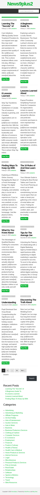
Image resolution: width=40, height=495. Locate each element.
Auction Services (11, 423)
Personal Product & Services (15, 462)
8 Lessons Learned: (6, 94)
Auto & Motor (10, 425)
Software (8, 472)
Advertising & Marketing (14, 413)
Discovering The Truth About (28, 301)
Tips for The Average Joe (26, 234)
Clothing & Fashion (27, 162)
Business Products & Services (16, 430)
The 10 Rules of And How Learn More (27, 168)
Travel (7, 480)
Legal (7, 458)
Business (8, 428)
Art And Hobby (10, 418)
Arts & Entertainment (12, 420)
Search (6, 374)
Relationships (10, 470)
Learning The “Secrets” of (8, 24)
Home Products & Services (15, 453)
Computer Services (12, 435)
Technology (9, 477)
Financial (24, 87)
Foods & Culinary (11, 445)
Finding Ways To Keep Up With (9, 166)
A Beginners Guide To (26, 24)
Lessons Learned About (28, 92)
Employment (9, 440)
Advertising (9, 410)
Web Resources (11, 482)
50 (17, 370)
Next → (23, 370)
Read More (5, 79)
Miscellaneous (25, 296)
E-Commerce (10, 438)
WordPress (27, 491)
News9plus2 (20, 4)
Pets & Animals (10, 465)
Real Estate (24, 20)
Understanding (9, 302)
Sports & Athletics (11, 475)
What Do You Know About (8, 231)
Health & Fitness (11, 448)
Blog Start (35, 491)
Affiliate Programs (11, 415)
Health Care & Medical (9, 20)
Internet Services (11, 455)
